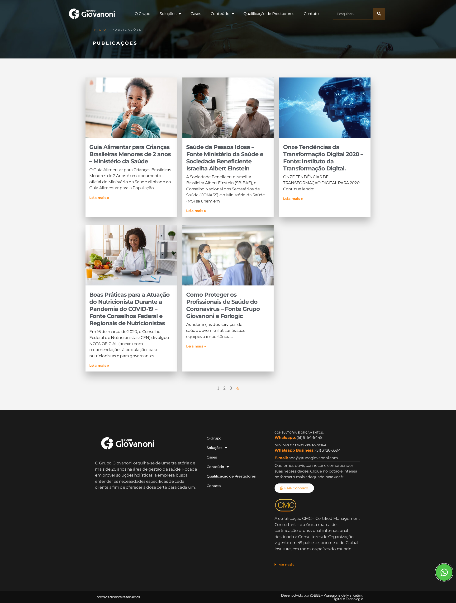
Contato (311, 13)
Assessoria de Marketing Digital (343, 597)
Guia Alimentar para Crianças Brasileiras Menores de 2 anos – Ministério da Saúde (130, 154)
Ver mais (286, 564)
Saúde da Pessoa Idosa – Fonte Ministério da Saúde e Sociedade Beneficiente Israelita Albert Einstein (224, 158)
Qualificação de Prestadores (268, 13)
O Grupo (142, 13)
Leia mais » (99, 197)
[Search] (379, 13)
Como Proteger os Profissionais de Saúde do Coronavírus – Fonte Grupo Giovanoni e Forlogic (223, 305)
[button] (317, 565)
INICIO (100, 29)
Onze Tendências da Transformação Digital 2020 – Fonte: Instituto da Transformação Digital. (323, 158)
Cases (195, 13)
